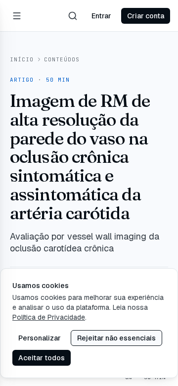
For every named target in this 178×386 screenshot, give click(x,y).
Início (22, 59)
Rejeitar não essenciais (116, 338)
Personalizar (39, 338)
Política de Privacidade (48, 317)
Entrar (101, 15)
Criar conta (145, 15)
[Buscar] (73, 16)
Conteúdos (62, 59)
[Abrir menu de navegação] (17, 16)
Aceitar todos (41, 357)
